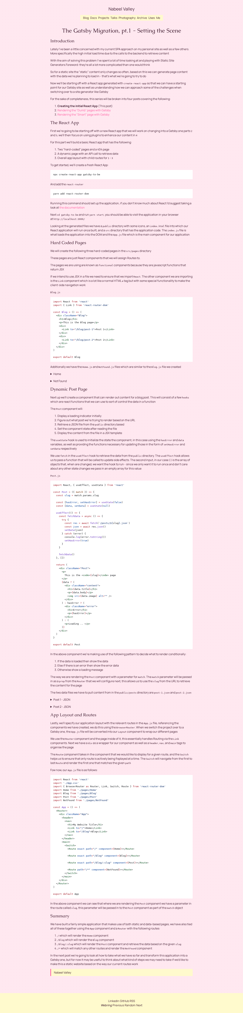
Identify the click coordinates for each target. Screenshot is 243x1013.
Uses (151, 18)
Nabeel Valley (122, 9)
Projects (103, 18)
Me (158, 18)
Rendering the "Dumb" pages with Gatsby (84, 110)
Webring (106, 1005)
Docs (93, 18)
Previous (118, 1005)
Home (57, 374)
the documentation (72, 207)
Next (139, 1005)
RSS (132, 1001)
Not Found (60, 381)
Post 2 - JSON (62, 707)
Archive (142, 18)
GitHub (124, 1001)
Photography (127, 18)
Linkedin (113, 1001)
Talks (113, 18)
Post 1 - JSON (61, 700)
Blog (86, 18)
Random (130, 1005)
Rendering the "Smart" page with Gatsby (83, 114)
